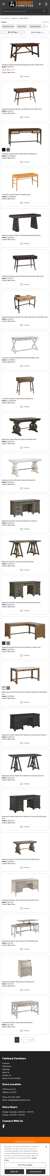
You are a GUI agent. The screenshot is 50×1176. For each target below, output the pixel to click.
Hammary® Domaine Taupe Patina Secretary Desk (18, 982)
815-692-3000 (14, 1097)
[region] (25, 1159)
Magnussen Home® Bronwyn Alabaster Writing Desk (18, 480)
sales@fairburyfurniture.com (19, 1100)
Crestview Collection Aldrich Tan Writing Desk (16, 194)
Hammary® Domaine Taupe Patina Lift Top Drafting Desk (20, 941)
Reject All (14, 1171)
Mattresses (6, 1066)
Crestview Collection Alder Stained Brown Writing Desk (19, 154)
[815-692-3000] (46, 4)
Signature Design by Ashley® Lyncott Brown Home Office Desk (22, 109)
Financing (6, 1069)
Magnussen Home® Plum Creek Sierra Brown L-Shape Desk (21, 647)
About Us (6, 1072)
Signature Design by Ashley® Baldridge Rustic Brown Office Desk (22, 65)
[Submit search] (44, 11)
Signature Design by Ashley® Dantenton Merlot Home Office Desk (22, 276)
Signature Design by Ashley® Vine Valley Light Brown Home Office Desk (25, 317)
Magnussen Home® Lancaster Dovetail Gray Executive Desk (21, 602)
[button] (4, 4)
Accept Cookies (35, 1171)
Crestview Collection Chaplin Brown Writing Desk (17, 398)
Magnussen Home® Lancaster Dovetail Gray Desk (18, 562)
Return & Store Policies (11, 1078)
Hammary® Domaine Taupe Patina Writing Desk (17, 1022)
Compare (26, 76)
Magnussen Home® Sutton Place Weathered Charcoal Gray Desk (22, 776)
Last (31, 1040)
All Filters (14, 32)
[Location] (40, 4)
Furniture (14, 18)
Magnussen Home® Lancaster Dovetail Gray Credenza (19, 521)
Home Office (24, 18)
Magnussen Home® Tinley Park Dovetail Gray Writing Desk (20, 859)
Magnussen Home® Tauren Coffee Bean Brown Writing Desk (21, 235)
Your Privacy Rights (25, 1165)
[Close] (46, 1146)
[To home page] (21, 4)
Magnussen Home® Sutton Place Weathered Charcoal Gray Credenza (24, 735)
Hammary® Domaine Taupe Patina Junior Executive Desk (20, 900)
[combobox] (37, 32)
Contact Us (6, 1075)
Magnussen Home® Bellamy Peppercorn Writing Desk (19, 439)
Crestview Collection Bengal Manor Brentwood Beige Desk (20, 358)
